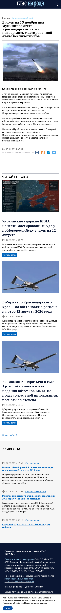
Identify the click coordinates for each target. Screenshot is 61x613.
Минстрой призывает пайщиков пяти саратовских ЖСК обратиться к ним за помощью (28, 497)
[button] (37, 152)
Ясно (8, 608)
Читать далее (9, 254)
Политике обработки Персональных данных (25, 603)
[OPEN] (6, 4)
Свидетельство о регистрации (19, 559)
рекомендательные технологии (20, 578)
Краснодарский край (22, 18)
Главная (6, 18)
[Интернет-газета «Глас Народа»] (30, 4)
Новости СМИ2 (9, 435)
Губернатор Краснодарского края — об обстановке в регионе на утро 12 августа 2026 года (29, 307)
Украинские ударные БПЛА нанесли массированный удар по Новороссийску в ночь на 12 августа (29, 228)
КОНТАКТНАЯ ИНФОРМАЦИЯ (19, 581)
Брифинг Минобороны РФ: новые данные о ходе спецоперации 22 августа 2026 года (27, 469)
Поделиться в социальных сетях (18, 152)
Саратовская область (35, 491)
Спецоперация (32, 463)
